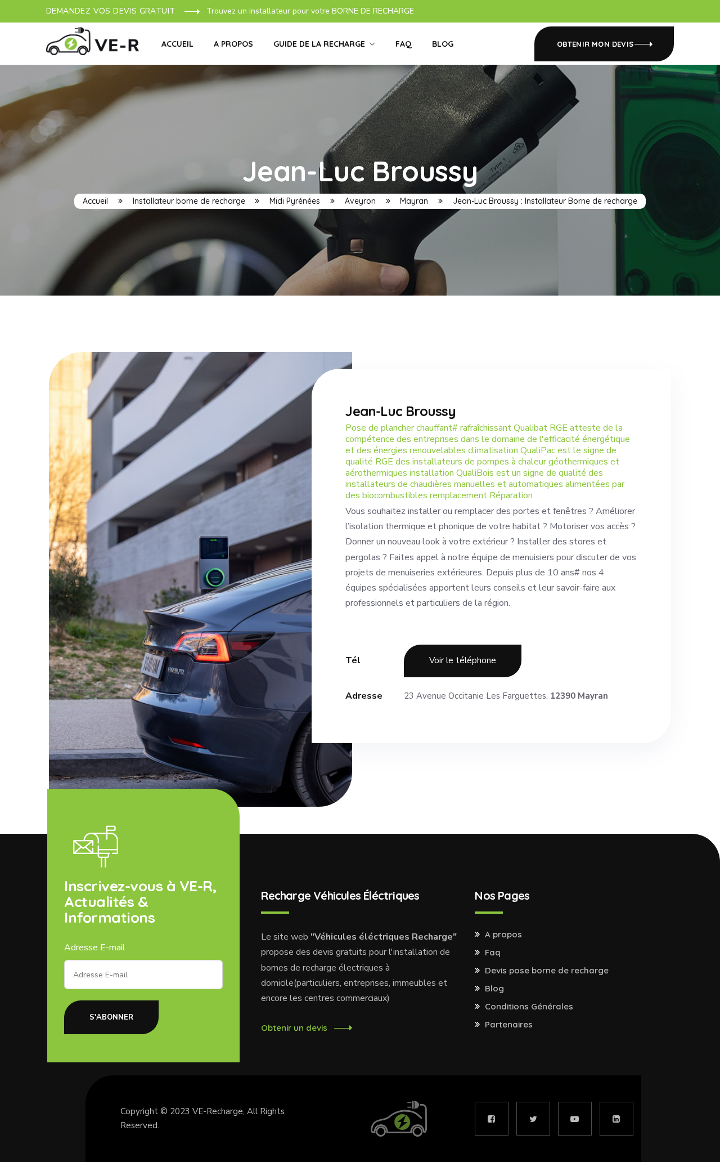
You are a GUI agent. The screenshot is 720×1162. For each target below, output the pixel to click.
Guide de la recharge (319, 44)
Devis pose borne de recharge (547, 971)
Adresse (363, 696)
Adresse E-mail (94, 947)
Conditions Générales (529, 1007)
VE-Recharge (217, 1111)
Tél (353, 660)
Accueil (177, 44)
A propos (233, 44)
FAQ (403, 44)
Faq (493, 953)
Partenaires (509, 1025)
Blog (442, 44)
